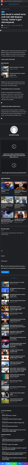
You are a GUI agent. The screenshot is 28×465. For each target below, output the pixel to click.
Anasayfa (4, 9)
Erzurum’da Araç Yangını (16, 380)
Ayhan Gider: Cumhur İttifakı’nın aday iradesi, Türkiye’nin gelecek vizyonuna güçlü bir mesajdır (18, 370)
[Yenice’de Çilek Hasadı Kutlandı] (5, 302)
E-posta (3, 255)
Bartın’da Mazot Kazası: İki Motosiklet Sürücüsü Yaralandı (7, 206)
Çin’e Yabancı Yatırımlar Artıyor (18, 387)
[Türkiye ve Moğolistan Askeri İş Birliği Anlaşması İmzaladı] (5, 357)
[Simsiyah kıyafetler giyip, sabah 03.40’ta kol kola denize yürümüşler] (7, 214)
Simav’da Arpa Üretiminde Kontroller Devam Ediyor (16, 399)
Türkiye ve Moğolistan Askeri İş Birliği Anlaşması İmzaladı (17, 356)
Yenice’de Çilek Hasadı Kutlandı (18, 300)
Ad (2, 250)
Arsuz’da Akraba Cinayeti (5, 190)
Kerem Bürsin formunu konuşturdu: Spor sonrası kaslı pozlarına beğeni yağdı (17, 308)
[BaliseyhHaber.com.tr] (14, 4)
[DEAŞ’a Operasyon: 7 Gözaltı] (5, 68)
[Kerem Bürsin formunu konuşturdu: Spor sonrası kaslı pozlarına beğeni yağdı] (5, 308)
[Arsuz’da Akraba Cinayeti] (7, 185)
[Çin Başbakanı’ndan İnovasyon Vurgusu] (5, 290)
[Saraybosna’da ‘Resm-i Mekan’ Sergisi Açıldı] (5, 75)
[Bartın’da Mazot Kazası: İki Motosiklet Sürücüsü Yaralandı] (7, 199)
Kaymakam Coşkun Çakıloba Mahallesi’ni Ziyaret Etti (20, 206)
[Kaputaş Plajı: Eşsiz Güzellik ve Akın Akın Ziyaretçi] (5, 376)
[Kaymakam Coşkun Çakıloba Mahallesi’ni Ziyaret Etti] (21, 199)
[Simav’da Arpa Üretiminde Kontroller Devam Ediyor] (5, 400)
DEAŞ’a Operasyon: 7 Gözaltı (17, 67)
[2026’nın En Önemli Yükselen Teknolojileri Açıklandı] (5, 364)
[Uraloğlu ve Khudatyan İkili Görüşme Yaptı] (21, 214)
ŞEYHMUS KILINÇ (6, 25)
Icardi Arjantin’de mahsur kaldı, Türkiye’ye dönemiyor (21, 191)
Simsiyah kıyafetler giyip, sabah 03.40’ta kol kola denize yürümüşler (7, 220)
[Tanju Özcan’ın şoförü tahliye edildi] (5, 394)
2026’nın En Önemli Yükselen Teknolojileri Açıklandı (17, 362)
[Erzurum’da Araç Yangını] (5, 382)
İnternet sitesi (4, 261)
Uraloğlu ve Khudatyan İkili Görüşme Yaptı (20, 220)
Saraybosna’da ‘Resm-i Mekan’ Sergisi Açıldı (12, 1)
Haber (8, 9)
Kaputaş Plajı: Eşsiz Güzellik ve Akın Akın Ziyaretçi (17, 375)
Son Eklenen (14, 278)
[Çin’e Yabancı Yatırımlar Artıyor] (5, 388)
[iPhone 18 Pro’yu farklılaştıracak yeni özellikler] (5, 339)
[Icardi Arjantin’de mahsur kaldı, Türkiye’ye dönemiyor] (21, 185)
